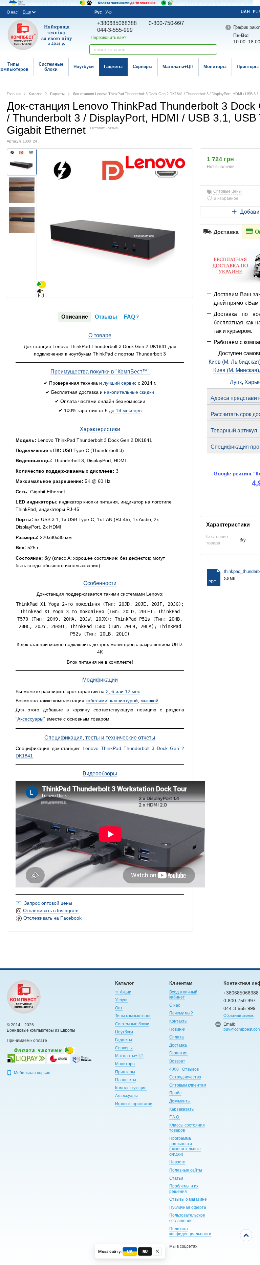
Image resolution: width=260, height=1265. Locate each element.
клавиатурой (124, 700)
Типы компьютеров (133, 1015)
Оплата (176, 1037)
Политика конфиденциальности (190, 1231)
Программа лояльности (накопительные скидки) (185, 1146)
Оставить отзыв (104, 128)
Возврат (177, 1061)
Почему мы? (181, 1013)
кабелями (96, 700)
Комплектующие (131, 1088)
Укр (108, 12)
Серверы (142, 66)
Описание (74, 317)
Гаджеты (113, 66)
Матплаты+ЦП (177, 66)
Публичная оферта (187, 1207)
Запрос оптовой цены (48, 903)
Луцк (236, 382)
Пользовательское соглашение (187, 1218)
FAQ (131, 317)
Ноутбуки (83, 66)
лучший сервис (119, 383)
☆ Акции (123, 992)
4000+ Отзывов (184, 1069)
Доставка (178, 1045)
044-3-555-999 (115, 30)
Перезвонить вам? (109, 37)
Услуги (121, 1000)
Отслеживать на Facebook (52, 918)
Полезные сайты (185, 1170)
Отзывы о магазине (188, 1199)
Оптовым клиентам (187, 1085)
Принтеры (125, 1072)
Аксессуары (126, 1095)
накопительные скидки (129, 392)
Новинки (177, 1029)
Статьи (176, 1178)
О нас (12, 12)
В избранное (226, 198)
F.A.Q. (174, 1117)
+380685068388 (117, 23)
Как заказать (181, 1109)
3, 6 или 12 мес (123, 691)
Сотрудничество (185, 1077)
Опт (119, 1008)
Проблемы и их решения (183, 1189)
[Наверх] (246, 1235)
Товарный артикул (234, 430)
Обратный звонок (238, 1015)
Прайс (175, 1093)
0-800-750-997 (166, 23)
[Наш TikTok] (83, 12)
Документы (180, 1101)
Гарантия (178, 1053)
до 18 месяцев (125, 410)
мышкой (149, 700)
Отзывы (106, 317)
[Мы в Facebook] (47, 12)
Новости (177, 1162)
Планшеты (125, 1079)
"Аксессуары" (30, 719)
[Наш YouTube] (65, 12)
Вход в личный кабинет (183, 995)
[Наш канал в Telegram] (74, 12)
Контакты (178, 1021)
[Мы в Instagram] (56, 12)
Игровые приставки (133, 1103)
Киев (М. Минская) (236, 370)
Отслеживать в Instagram (51, 910)
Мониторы (214, 66)
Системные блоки (51, 67)
